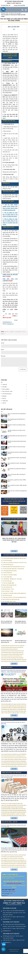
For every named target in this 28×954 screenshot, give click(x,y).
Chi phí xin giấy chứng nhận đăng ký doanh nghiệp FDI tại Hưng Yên (14, 764)
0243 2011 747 (6, 5)
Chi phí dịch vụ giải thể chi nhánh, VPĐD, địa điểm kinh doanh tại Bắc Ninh (14, 659)
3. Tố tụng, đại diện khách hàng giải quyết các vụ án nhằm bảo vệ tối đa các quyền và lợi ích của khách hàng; (14, 566)
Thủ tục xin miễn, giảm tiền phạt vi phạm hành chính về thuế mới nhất (13, 826)
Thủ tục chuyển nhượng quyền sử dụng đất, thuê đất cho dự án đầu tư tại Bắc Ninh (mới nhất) (14, 757)
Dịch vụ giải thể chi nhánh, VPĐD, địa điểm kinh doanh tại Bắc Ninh (13, 661)
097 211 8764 (21, 5)
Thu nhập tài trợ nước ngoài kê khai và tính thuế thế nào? (12, 856)
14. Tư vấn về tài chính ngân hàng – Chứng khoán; (12, 568)
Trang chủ (4, 384)
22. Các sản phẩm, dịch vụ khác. (8, 601)
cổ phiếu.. (12, 331)
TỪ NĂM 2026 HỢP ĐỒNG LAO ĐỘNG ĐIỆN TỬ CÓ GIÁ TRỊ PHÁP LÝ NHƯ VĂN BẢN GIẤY (13, 808)
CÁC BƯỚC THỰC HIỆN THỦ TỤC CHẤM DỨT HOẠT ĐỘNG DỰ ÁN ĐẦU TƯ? (13, 707)
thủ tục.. (24, 331)
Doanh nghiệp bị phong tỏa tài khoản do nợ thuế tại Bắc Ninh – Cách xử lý (14, 860)
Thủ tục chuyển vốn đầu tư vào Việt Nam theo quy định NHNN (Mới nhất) (13, 754)
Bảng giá (4, 396)
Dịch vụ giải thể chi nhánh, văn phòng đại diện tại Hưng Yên (12, 654)
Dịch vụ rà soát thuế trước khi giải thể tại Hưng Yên (6, 622)
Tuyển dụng (5, 400)
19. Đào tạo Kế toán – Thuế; (7, 589)
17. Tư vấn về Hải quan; (6, 580)
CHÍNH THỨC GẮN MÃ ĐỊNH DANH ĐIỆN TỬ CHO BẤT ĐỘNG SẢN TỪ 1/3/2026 (14, 805)
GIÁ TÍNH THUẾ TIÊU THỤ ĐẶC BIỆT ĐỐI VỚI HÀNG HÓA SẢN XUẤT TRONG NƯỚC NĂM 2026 (13, 812)
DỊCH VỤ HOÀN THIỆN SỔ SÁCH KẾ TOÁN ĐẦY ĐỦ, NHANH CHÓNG (13, 711)
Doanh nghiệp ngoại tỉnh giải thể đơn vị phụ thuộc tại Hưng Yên (20, 622)
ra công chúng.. (18, 331)
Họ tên (2, 343)
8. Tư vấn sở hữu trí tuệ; (6, 587)
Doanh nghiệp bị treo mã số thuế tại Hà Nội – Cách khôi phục (12, 858)
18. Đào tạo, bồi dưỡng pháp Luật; (8, 585)
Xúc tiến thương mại (6, 393)
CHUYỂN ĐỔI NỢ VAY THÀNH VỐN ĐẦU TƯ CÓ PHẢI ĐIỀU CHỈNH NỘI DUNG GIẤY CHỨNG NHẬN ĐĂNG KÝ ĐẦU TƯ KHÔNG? (14, 709)
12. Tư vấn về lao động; (6, 560)
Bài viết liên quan (6, 409)
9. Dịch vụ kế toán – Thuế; (7, 591)
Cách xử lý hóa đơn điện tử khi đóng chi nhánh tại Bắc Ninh (12, 657)
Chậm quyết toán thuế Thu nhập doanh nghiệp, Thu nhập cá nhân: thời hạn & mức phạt (13, 867)
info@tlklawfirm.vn (7, 919)
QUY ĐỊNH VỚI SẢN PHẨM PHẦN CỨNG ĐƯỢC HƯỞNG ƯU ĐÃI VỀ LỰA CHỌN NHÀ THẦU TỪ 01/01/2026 (13, 815)
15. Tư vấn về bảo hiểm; (6, 572)
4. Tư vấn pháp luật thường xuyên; (9, 570)
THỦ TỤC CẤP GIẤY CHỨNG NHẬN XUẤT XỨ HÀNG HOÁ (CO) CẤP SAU (13, 706)
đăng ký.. (3, 333)
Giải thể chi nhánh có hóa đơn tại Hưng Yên (9, 649)
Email (2, 349)
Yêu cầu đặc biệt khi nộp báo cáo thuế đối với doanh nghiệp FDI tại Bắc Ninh (13, 861)
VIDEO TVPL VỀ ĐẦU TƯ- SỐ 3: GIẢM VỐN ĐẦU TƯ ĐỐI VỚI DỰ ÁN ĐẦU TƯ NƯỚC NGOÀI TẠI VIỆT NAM (14, 540)
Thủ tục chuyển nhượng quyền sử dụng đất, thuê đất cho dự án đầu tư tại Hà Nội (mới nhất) (14, 759)
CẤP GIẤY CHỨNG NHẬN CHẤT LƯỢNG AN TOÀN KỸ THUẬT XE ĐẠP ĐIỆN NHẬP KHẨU (14, 704)
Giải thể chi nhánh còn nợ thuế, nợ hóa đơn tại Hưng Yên (20, 641)
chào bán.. (6, 331)
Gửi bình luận (23, 369)
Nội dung (3, 356)
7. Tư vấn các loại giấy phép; (7, 583)
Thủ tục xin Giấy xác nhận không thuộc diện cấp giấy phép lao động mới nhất (14, 776)
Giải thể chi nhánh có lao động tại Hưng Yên (6, 641)
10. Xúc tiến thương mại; (6, 595)
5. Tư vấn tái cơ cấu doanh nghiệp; (9, 574)
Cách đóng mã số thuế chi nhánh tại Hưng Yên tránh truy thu (12, 650)
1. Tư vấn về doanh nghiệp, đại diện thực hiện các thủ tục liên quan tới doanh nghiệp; (14, 558)
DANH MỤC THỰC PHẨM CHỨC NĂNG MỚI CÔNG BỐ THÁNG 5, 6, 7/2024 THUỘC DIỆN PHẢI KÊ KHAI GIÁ (13, 671)
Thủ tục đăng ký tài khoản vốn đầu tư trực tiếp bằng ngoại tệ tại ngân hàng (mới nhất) (13, 756)
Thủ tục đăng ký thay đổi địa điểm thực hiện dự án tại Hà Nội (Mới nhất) (13, 761)
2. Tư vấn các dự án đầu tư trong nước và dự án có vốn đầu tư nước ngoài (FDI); (13, 562)
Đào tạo (4, 398)
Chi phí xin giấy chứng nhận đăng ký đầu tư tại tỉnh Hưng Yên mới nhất (13, 766)
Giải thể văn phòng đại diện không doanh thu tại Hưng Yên (12, 647)
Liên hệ (4, 402)
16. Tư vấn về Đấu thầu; (6, 576)
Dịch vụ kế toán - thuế (7, 391)
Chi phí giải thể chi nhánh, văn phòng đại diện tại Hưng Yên (12, 652)
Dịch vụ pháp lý (5, 389)
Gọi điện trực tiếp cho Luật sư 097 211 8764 (5, 510)
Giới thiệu (4, 386)
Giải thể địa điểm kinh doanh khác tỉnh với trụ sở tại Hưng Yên (12, 645)
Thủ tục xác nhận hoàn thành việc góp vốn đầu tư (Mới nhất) (13, 723)
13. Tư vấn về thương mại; (7, 564)
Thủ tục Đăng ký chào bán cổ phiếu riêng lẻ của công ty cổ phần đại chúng (10, 214)
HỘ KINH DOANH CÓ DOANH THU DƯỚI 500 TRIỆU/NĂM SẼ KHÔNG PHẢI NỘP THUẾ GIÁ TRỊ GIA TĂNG (13, 810)
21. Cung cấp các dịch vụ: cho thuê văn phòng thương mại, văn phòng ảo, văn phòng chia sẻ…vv (13, 597)
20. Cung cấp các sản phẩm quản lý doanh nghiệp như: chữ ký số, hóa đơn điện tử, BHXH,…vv (13, 593)
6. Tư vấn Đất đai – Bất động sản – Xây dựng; (11, 578)
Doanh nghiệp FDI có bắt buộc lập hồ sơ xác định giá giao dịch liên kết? (13, 863)
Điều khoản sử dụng (14, 951)
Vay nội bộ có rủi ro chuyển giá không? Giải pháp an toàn (11, 803)
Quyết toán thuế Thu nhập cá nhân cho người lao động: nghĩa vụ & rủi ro (13, 865)
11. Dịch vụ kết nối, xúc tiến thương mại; (10, 599)
